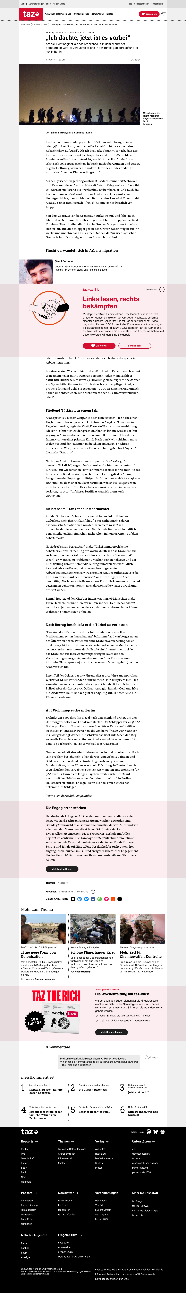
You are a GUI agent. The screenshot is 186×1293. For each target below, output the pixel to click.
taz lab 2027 (101, 1219)
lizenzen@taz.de (42, 1274)
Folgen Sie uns (137, 1132)
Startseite (25, 24)
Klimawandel (65, 1158)
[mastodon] (149, 1133)
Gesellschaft (27, 1158)
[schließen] (162, 289)
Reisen (24, 1243)
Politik (24, 1149)
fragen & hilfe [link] (59, 3)
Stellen (99, 1163)
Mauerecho (27, 1214)
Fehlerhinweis (81, 891)
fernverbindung (29, 1205)
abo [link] (130, 3)
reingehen (26, 1223)
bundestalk (27, 1200)
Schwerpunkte (40, 24)
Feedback (63, 1242)
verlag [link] (24, 3)
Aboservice (64, 1247)
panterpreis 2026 (141, 1172)
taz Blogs (137, 1201)
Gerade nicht (152, 289)
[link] (59, 14)
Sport (24, 1167)
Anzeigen (26, 1257)
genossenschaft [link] (141, 3)
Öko (23, 1153)
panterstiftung (140, 1167)
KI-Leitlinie (157, 1269)
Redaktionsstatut (117, 1269)
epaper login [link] (157, 3)
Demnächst (101, 1200)
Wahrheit (26, 1181)
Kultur (24, 1163)
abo (134, 1149)
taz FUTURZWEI (140, 1205)
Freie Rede (27, 1219)
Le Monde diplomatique (145, 1210)
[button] (163, 14)
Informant (100, 1274)
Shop (24, 1252)
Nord (23, 1177)
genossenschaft (141, 1153)
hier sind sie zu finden (79, 1064)
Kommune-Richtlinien (139, 1269)
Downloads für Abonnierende (74, 1256)
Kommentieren (66, 891)
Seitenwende (148, 1274)
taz (30, 1132)
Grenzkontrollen (66, 1153)
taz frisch (63, 1205)
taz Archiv (137, 1215)
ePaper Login (65, 1252)
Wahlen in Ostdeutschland (72, 1149)
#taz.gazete (63, 883)
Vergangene (101, 1214)
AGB (137, 1274)
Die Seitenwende (104, 1158)
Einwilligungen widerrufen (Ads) (112, 1278)
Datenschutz (114, 1274)
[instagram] (162, 1133)
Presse (99, 1167)
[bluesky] (155, 1133)
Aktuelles (100, 1149)
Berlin (24, 1172)
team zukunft (65, 1200)
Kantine (25, 1248)
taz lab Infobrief (66, 1214)
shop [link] (48, 3)
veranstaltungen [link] (36, 3)
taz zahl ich (138, 1158)
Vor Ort (99, 1205)
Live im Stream (103, 1209)
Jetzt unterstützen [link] (62, 869)
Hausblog (100, 1153)
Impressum (128, 1274)
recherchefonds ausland (145, 1163)
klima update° (28, 1209)
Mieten (62, 1163)
